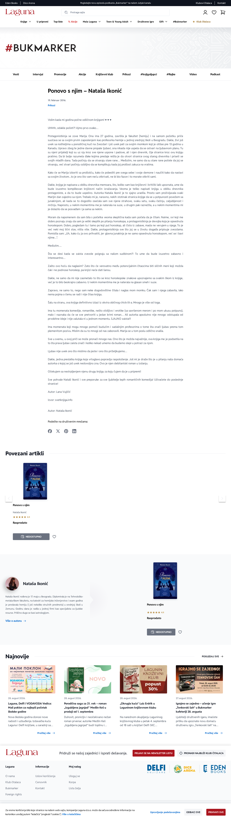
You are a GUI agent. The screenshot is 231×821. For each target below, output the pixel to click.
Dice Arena (29, 3)
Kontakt (221, 3)
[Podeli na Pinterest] (66, 431)
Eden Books (11, 3)
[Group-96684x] (215, 769)
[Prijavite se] (205, 12)
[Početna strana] (20, 12)
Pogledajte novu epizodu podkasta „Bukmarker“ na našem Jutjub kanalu (115, 3)
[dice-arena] (184, 769)
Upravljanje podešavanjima (165, 812)
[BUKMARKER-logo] (40, 48)
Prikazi (51, 105)
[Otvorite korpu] (223, 12)
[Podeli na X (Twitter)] (58, 431)
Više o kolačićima (71, 814)
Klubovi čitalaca (204, 3)
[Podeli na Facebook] (50, 431)
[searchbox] (115, 12)
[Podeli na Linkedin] (74, 431)
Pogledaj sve (210, 656)
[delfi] (156, 769)
